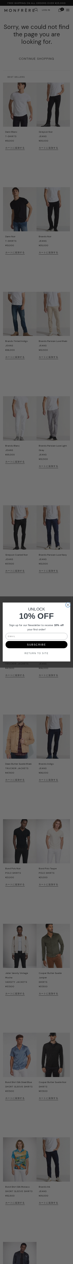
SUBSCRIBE (36, 644)
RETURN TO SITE (36, 653)
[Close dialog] (68, 605)
